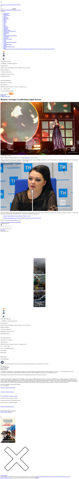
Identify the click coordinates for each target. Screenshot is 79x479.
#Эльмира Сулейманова (16, 222)
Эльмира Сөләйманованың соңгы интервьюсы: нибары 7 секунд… (17, 215)
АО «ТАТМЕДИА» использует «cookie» (8, 396)
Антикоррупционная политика (7, 391)
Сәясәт (2, 4)
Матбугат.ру (27, 157)
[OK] (3, 57)
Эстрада (19, 4)
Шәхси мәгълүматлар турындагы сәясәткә (60, 476)
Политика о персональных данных (7, 387)
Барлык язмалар (3, 475)
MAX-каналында (14, 220)
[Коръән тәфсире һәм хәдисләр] (4, 52)
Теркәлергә (2, 230)
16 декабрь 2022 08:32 (5, 96)
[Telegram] (3, 54)
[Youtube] (4, 56)
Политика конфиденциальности (7, 406)
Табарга (14, 8)
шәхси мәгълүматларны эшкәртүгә (43, 476)
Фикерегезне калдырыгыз (5, 228)
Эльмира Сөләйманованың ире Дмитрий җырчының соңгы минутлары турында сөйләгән (22, 218)
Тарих (11, 4)
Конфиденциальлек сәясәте (6, 477)
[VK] (4, 53)
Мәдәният (15, 4)
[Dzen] (3, 59)
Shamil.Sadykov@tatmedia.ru (6, 411)
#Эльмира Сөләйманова (5, 222)
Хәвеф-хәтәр (3, 95)
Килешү (36, 477)
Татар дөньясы (7, 4)
